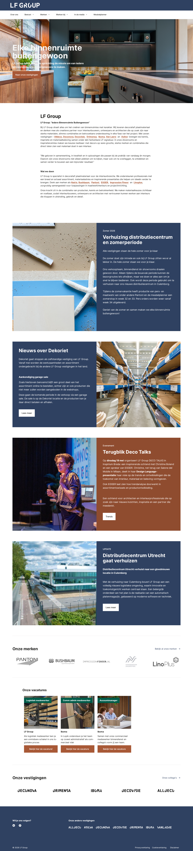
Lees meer (27, 413)
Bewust (28, 14)
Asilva (124, 136)
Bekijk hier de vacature (77, 749)
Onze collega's (169, 777)
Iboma (101, 136)
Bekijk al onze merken (166, 648)
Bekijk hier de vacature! (41, 749)
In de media (79, 14)
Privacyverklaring (142, 847)
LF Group (28, 731)
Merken (43, 14)
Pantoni (95, 182)
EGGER (104, 182)
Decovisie (80, 136)
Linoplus (138, 182)
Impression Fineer (119, 182)
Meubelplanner (100, 14)
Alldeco (58, 136)
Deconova (68, 136)
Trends (109, 516)
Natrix (74, 182)
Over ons (14, 14)
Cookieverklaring (159, 847)
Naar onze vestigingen (26, 74)
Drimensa (92, 136)
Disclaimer (174, 847)
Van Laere (111, 136)
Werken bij (60, 14)
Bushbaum (84, 182)
